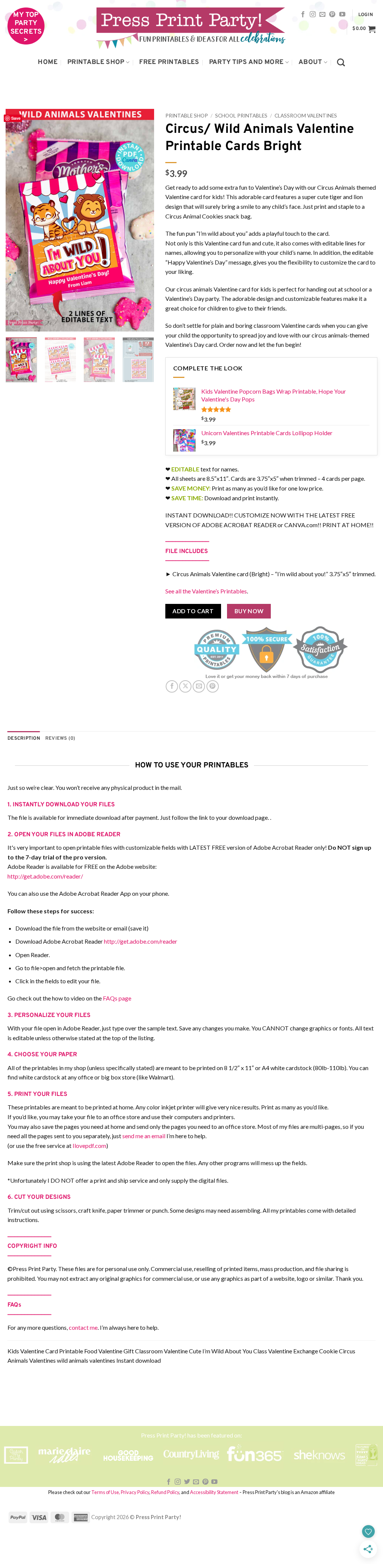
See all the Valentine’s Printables (206, 591)
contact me (83, 1327)
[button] (365, 15)
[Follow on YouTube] (342, 14)
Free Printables (169, 62)
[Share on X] (185, 686)
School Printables (241, 116)
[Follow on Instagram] (313, 14)
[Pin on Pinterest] (212, 686)
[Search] (341, 62)
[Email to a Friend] (199, 686)
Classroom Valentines (306, 116)
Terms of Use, (105, 1492)
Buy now (249, 611)
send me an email (143, 1135)
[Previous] (18, 220)
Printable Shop (96, 62)
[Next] (141, 220)
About (310, 62)
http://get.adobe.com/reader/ (45, 876)
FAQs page (117, 998)
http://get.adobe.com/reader (140, 941)
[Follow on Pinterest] (332, 14)
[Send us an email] (322, 14)
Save (16, 118)
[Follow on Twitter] (187, 1482)
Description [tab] (23, 739)
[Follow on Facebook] (303, 14)
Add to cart (193, 611)
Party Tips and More (246, 62)
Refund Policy (165, 1492)
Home (47, 62)
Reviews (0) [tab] (60, 739)
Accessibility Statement (214, 1492)
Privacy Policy (135, 1492)
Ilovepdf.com (89, 1145)
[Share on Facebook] (172, 686)
